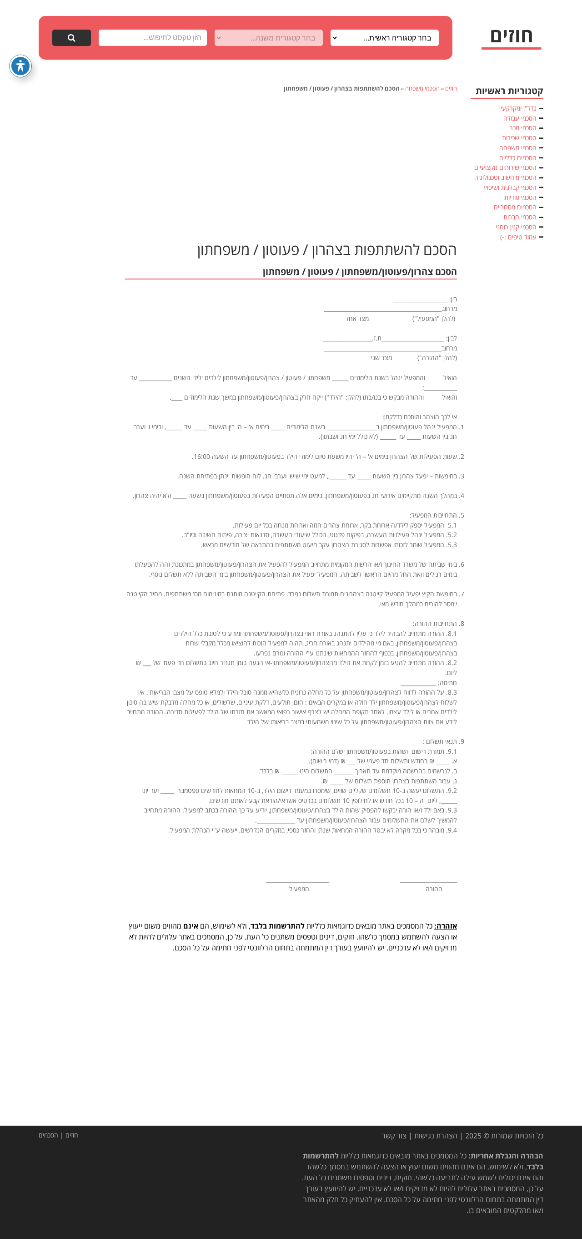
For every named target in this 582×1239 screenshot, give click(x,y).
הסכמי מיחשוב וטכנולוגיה (505, 177)
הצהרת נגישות (435, 1136)
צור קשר (394, 1136)
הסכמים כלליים (518, 157)
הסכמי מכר (523, 127)
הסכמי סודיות (520, 197)
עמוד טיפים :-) (518, 237)
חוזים (451, 88)
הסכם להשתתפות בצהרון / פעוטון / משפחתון (327, 249)
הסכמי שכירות (519, 137)
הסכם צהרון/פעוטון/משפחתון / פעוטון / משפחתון (360, 271)
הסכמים (48, 1135)
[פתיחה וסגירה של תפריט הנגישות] (20, 66)
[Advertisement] (291, 165)
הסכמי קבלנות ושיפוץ (510, 187)
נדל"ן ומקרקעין (518, 108)
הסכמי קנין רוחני (516, 227)
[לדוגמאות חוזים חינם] (511, 38)
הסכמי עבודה (520, 118)
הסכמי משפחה (422, 88)
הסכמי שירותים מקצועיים (505, 167)
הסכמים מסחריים (515, 207)
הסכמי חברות (520, 217)
